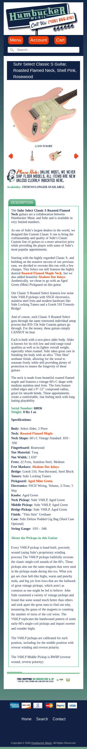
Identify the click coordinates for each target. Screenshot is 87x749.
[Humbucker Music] (42, 18)
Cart (60, 40)
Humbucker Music (41, 743)
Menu (15, 40)
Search (42, 719)
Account (38, 40)
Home (27, 719)
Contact (59, 719)
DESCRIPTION (22, 202)
